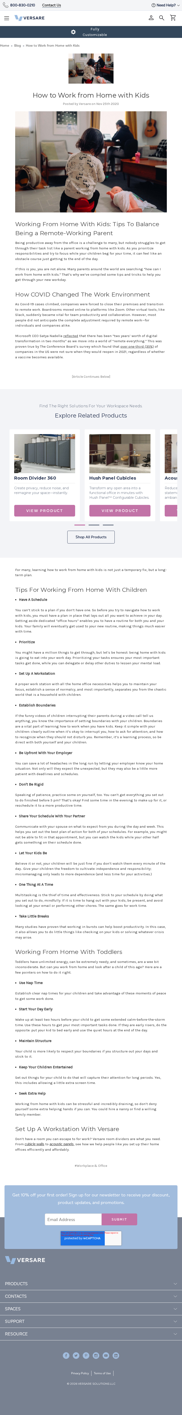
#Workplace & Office (91, 1166)
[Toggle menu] (8, 20)
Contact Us (51, 5)
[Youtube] (106, 1355)
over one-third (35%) (137, 346)
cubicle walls (34, 1144)
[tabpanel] (44, 475)
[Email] (82, 1184)
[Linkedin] (116, 1355)
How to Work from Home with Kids (91, 95)
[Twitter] (98, 1184)
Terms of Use (102, 1373)
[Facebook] (74, 1184)
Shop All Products (91, 537)
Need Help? (167, 5)
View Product (44, 510)
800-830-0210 (22, 5)
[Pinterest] (107, 1184)
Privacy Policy (80, 1373)
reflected (70, 336)
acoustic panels (62, 1144)
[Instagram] (96, 1355)
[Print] (90, 1184)
